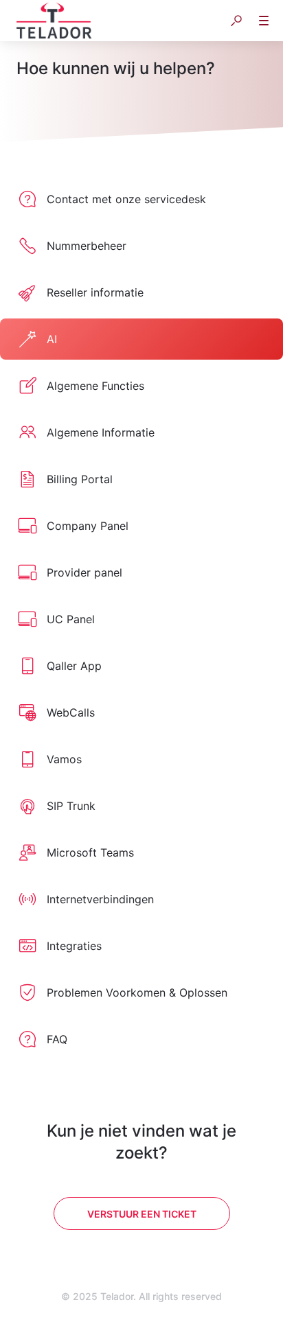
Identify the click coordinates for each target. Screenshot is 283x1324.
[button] (236, 20)
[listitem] (141, 199)
